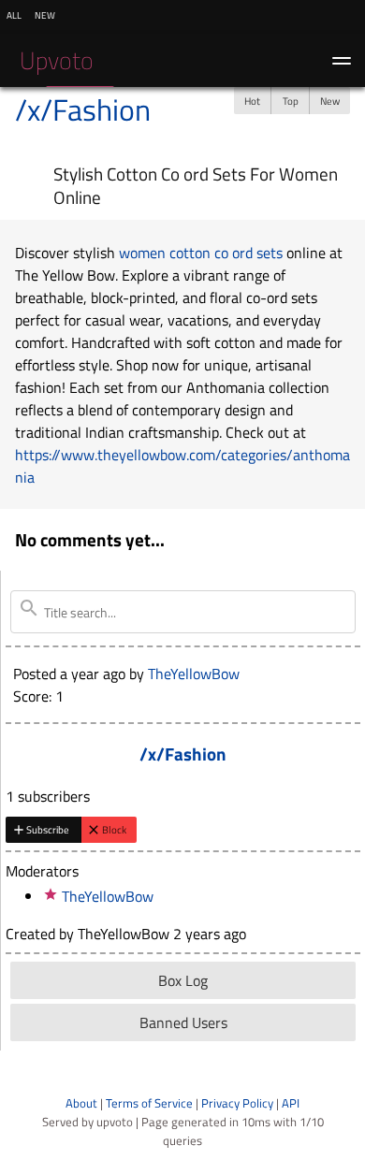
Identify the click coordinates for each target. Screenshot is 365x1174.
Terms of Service (149, 1103)
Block (114, 829)
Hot (252, 101)
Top (291, 101)
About (81, 1103)
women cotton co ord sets (201, 252)
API (290, 1103)
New (330, 101)
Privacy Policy (237, 1103)
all (14, 14)
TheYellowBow (194, 673)
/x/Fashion (83, 109)
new (45, 14)
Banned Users (183, 1022)
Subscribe (47, 829)
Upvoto (57, 60)
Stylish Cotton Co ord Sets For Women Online (195, 185)
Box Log (183, 980)
